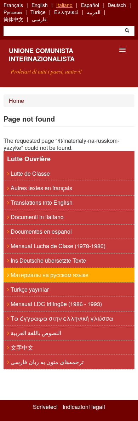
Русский (13, 12)
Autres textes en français (40, 188)
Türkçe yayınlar (29, 289)
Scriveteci (45, 406)
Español (90, 4)
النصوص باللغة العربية (35, 333)
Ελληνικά (66, 12)
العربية (93, 12)
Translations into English (41, 202)
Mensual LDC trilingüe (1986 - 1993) (55, 304)
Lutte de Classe (29, 173)
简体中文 (13, 19)
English (39, 4)
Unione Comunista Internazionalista (42, 54)
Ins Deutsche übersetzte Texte (47, 260)
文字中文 (21, 347)
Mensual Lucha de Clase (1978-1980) (57, 246)
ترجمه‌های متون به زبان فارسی (46, 362)
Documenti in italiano (36, 217)
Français (13, 4)
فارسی (39, 19)
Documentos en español (40, 231)
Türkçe (38, 12)
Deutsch (117, 4)
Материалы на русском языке (48, 275)
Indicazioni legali (84, 406)
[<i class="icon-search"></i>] (127, 31)
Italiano (64, 4)
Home (16, 101)
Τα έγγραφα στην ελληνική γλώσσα (61, 318)
